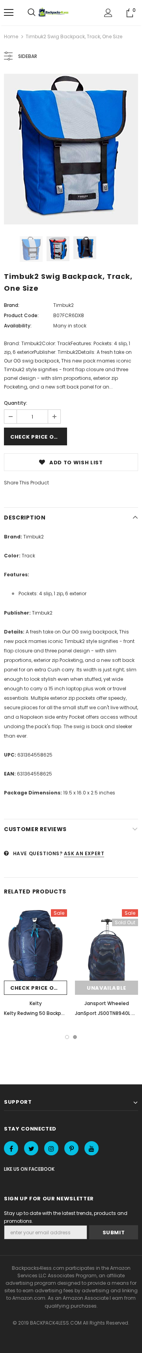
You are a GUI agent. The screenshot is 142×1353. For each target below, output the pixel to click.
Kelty (36, 1003)
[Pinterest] (71, 1148)
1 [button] (67, 1037)
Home (11, 36)
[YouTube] (91, 1148)
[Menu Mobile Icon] (8, 12)
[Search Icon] (32, 13)
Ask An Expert (84, 853)
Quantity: (15, 403)
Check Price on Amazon (38, 437)
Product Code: (21, 315)
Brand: (11, 305)
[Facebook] (11, 1148)
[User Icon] (108, 13)
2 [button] (75, 1037)
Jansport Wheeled (106, 1003)
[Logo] (54, 12)
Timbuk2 (63, 305)
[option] (71, 149)
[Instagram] (51, 1148)
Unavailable (106, 988)
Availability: (18, 325)
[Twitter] (31, 1148)
